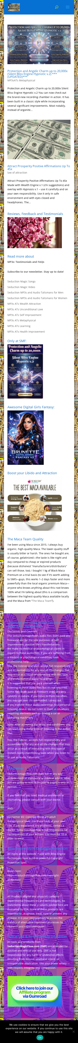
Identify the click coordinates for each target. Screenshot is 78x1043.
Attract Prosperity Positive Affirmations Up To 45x (38, 167)
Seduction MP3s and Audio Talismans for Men (35, 292)
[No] (73, 1031)
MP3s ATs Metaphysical (21, 320)
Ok (40, 1037)
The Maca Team (42, 600)
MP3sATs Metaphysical (21, 80)
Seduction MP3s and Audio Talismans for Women (37, 298)
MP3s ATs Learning (18, 326)
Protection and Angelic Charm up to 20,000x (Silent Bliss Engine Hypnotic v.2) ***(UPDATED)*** (37, 74)
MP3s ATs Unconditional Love (25, 309)
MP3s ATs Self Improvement (24, 315)
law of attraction (17, 172)
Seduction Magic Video (21, 287)
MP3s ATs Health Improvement (26, 331)
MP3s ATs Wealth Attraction (24, 303)
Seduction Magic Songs (21, 281)
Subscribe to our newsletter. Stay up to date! (35, 271)
